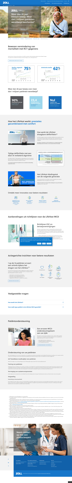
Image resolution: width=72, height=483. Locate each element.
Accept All (39, 243)
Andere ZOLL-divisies (54, 466)
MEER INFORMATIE (15, 29)
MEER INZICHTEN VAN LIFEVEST (14, 280)
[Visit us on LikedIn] (8, 462)
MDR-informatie (48, 473)
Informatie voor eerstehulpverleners (32, 466)
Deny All (44, 243)
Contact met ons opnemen (42, 464)
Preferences (49, 243)
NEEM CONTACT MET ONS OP (25, 29)
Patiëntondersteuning (44, 38)
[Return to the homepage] (6, 3)
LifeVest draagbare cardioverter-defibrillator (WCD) (20, 463)
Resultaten (9, 38)
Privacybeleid (39, 473)
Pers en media (53, 465)
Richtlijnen (22, 38)
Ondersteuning (66, 3)
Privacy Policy (28, 241)
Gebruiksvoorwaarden (43, 473)
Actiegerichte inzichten (28, 38)
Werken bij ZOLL (53, 464)
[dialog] (36, 241)
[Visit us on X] (8, 466)
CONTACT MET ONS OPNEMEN (22, 447)
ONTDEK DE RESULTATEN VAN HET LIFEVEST (16, 60)
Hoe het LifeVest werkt (15, 38)
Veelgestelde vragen (36, 38)
